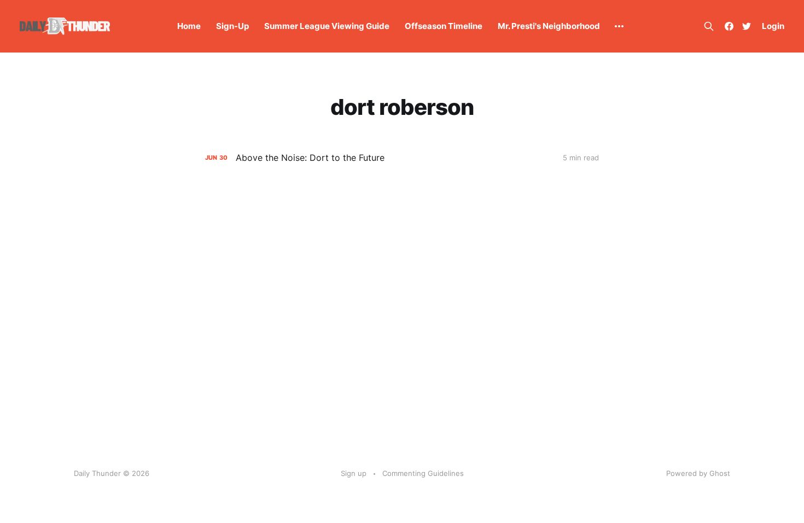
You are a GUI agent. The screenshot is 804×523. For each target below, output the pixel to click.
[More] (619, 26)
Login (773, 26)
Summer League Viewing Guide (326, 26)
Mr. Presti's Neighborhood (549, 26)
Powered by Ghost (698, 473)
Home (189, 26)
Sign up (353, 473)
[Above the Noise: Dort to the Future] (402, 158)
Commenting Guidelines (423, 473)
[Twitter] (746, 26)
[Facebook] (729, 26)
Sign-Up (232, 26)
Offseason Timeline (443, 26)
